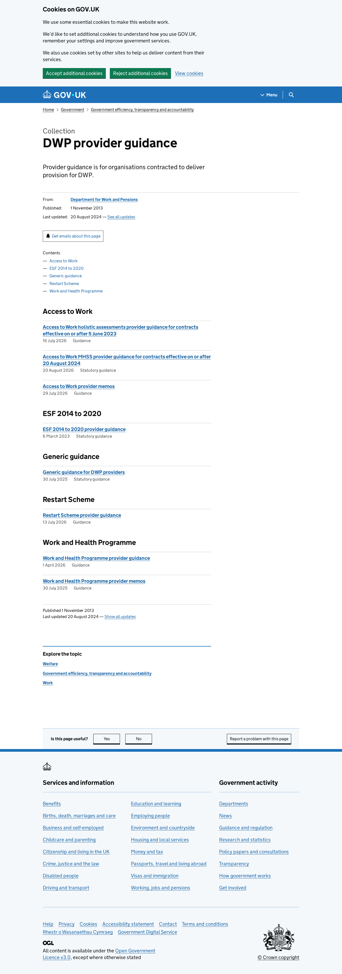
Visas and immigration (154, 876)
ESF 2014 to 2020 (66, 268)
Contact (168, 924)
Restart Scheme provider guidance (82, 515)
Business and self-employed (73, 828)
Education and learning (156, 804)
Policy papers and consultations (254, 852)
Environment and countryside (163, 828)
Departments (233, 804)
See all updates (121, 216)
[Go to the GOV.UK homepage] (64, 95)
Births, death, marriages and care (79, 816)
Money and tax (147, 852)
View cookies (189, 73)
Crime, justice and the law (71, 864)
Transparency (234, 864)
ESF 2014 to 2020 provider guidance (84, 429)
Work (48, 682)
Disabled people (61, 876)
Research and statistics (245, 840)
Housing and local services (160, 840)
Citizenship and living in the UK (76, 852)
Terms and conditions (205, 924)
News (225, 816)
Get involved (232, 888)
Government (72, 109)
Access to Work (63, 260)
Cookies (88, 924)
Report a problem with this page (259, 738)
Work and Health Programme (76, 291)
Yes (112, 738)
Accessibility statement (128, 924)
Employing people (150, 816)
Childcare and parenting (69, 840)
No (144, 738)
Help (48, 924)
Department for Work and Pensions (104, 199)
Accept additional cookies (74, 73)
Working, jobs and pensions (160, 888)
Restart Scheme (64, 283)
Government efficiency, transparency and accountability (142, 109)
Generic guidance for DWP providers (84, 472)
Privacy (67, 924)
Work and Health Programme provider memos (94, 581)
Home (48, 109)
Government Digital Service (147, 932)
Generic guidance (65, 275)
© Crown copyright (278, 957)
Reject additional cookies (140, 73)
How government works (245, 876)
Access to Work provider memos (79, 386)
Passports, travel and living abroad (169, 864)
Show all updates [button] (120, 616)
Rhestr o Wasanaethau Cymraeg (78, 932)
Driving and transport (66, 888)
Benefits (52, 804)
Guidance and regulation (246, 828)
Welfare (50, 663)
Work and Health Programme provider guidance (96, 558)
